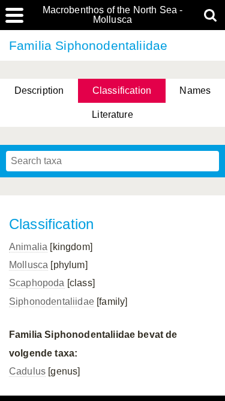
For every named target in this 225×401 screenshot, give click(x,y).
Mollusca (28, 265)
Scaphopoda (37, 283)
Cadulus (27, 371)
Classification (121, 90)
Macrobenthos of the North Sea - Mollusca (113, 15)
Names (195, 90)
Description (39, 90)
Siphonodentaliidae (51, 301)
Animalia (28, 247)
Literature (112, 114)
